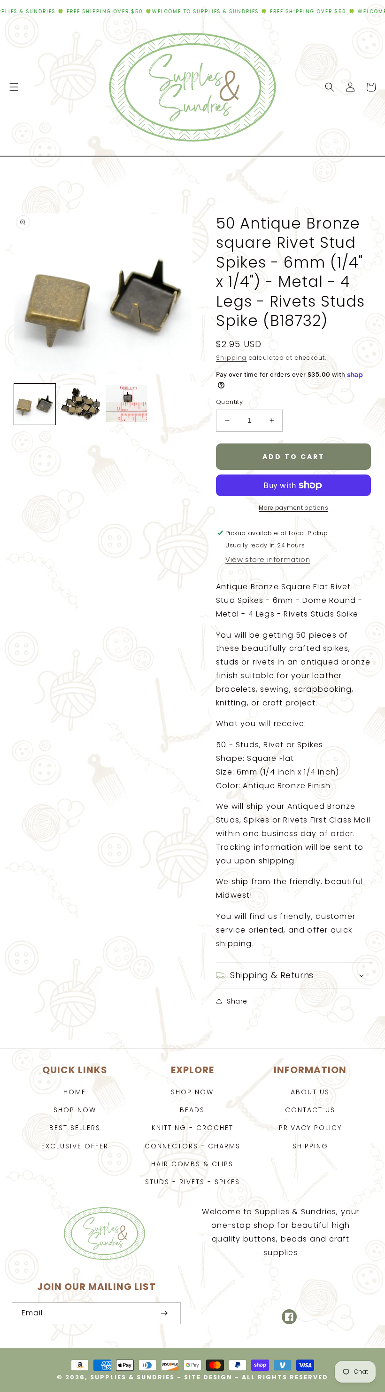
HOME (74, 1092)
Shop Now (75, 1110)
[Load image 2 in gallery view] (80, 404)
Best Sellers (74, 1127)
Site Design (208, 1377)
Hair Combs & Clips (192, 1164)
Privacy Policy (310, 1127)
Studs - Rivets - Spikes (192, 1181)
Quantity (229, 401)
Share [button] (237, 1001)
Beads (192, 1110)
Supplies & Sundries (132, 1377)
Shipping (231, 358)
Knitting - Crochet (192, 1127)
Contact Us (310, 1110)
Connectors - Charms (192, 1146)
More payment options (293, 508)
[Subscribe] (163, 1313)
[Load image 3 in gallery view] (126, 404)
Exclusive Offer (74, 1146)
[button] (14, 87)
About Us (310, 1092)
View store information (267, 559)
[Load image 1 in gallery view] (34, 404)
